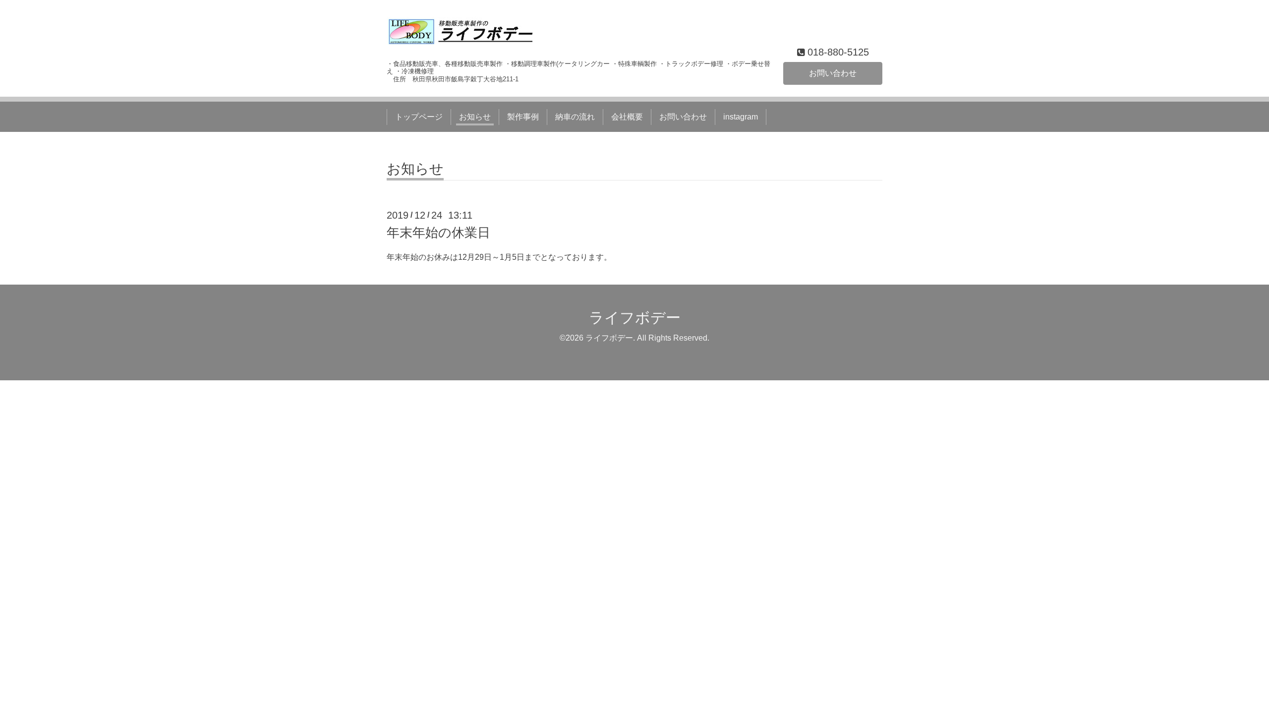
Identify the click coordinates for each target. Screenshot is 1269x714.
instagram (740, 117)
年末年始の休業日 (438, 232)
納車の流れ (575, 117)
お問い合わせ (833, 73)
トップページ (419, 117)
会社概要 (627, 117)
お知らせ (475, 117)
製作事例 (523, 117)
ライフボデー (635, 317)
